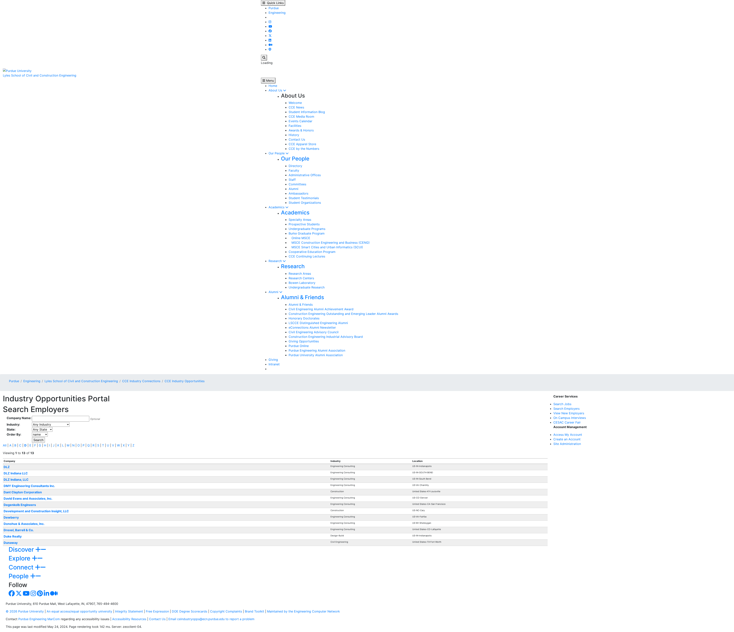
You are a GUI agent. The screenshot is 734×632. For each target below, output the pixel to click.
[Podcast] (270, 49)
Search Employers (566, 408)
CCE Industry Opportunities (185, 381)
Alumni (293, 189)
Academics (277, 207)
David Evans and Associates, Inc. (28, 498)
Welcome (295, 103)
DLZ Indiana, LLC (16, 479)
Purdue (274, 8)
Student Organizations (305, 202)
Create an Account (567, 439)
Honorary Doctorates (304, 318)
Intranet (274, 364)
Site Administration (567, 444)
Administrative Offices (305, 175)
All (4, 445)
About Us (276, 90)
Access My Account (567, 435)
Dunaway (11, 543)
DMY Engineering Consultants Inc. (29, 486)
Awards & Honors (301, 130)
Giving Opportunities (304, 341)
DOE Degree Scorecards (189, 611)
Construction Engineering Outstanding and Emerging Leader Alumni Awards (343, 314)
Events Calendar (300, 121)
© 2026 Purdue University (25, 611)
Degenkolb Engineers (20, 505)
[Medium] (270, 45)
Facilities (295, 126)
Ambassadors (298, 193)
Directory (295, 166)
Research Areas (300, 273)
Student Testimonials (304, 198)
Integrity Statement (129, 611)
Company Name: (19, 418)
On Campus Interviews (569, 418)
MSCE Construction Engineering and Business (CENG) (329, 242)
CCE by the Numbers (304, 149)
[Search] (264, 57)
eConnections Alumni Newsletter (312, 327)
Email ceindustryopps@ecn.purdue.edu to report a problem (211, 619)
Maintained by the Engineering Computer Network (303, 611)
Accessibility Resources (129, 619)
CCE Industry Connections (141, 381)
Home (273, 86)
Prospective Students (304, 224)
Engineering (277, 13)
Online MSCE (299, 238)
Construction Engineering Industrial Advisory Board (326, 337)
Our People (277, 153)
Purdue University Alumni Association (316, 355)
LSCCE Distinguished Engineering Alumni (318, 323)
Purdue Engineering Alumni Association (317, 350)
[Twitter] (270, 35)
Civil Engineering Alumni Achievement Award (321, 309)
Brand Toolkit (254, 611)
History (294, 135)
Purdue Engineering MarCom (39, 619)
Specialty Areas (300, 220)
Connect (22, 567)
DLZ (7, 467)
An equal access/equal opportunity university (79, 611)
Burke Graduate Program (307, 233)
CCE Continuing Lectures (307, 256)
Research (276, 261)
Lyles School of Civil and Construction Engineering (39, 75)
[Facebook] (270, 31)
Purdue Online (299, 346)
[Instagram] (270, 22)
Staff (292, 180)
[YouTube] (270, 26)
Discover (22, 549)
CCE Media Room (301, 116)
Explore (20, 558)
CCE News (296, 107)
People (19, 576)
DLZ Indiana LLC (16, 473)
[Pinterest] (40, 594)
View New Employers (568, 413)
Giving (273, 360)
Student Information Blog (307, 112)
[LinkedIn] (270, 40)
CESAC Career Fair (567, 422)
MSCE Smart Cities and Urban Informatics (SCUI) (326, 247)
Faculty (294, 170)
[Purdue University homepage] (17, 70)
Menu (269, 80)
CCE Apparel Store (302, 144)
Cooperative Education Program (312, 252)
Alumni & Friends (302, 297)
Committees (297, 184)
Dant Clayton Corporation (23, 492)
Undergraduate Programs (307, 229)
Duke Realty (13, 536)
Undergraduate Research (307, 287)
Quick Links (274, 3)
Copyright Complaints (226, 611)
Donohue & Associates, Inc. (24, 524)
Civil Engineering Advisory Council (314, 332)
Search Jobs (562, 404)
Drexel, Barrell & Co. (19, 530)
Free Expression (157, 611)
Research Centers (301, 278)
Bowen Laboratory (302, 283)
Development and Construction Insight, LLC (36, 511)
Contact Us (297, 139)
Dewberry (11, 517)
